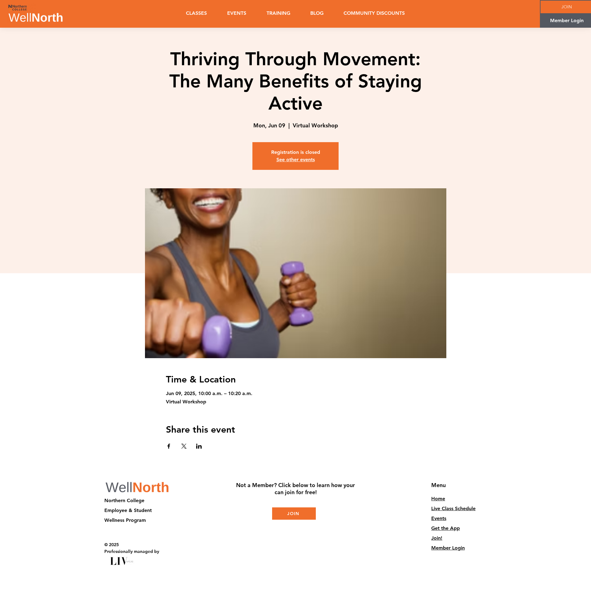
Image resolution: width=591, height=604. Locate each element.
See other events (295, 159)
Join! (436, 538)
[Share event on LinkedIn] (199, 446)
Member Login (448, 548)
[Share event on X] (184, 446)
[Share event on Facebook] (169, 446)
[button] (278, 13)
